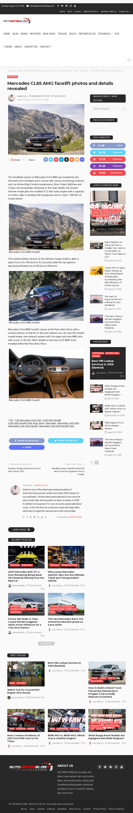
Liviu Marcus (57, 585)
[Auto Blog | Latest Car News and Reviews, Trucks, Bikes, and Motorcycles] (31, 766)
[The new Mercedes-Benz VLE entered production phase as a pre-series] (66, 604)
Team (69, 11)
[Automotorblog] (17, 20)
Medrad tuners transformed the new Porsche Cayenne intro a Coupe (68, 471)
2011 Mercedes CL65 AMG (28, 420)
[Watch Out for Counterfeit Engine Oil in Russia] (26, 673)
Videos (105, 216)
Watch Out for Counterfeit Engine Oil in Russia (23, 691)
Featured (116, 210)
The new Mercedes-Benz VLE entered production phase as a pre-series (65, 621)
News (24, 34)
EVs (117, 34)
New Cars (49, 34)
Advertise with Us (109, 11)
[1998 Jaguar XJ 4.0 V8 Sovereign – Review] (96, 425)
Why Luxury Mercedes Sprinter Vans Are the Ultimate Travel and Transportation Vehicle (66, 576)
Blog (15, 34)
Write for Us (74, 809)
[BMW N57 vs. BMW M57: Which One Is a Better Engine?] (96, 408)
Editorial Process (91, 11)
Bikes (72, 34)
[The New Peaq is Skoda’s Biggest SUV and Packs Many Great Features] (96, 319)
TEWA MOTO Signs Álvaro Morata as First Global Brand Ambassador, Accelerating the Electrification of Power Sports (115, 276)
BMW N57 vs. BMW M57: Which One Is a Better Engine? (115, 408)
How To (111, 678)
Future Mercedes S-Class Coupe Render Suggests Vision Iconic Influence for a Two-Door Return (24, 623)
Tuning (8, 47)
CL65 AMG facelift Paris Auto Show (26, 423)
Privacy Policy (99, 809)
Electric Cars (67, 606)
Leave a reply (20, 530)
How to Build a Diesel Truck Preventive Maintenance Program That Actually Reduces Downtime (104, 692)
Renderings (27, 565)
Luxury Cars (98, 213)
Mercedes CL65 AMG (68, 423)
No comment (60, 96)
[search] (129, 59)
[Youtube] (108, 173)
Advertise (31, 47)
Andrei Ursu (22, 96)
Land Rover (96, 723)
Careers (77, 11)
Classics (106, 210)
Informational (112, 353)
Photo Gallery (112, 213)
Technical (104, 34)
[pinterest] (108, 159)
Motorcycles (87, 34)
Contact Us (123, 11)
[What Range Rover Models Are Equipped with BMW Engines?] (96, 388)
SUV (92, 728)
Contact (45, 47)
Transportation (69, 565)
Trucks (62, 34)
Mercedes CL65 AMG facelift (23, 426)
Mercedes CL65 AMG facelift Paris (56, 426)
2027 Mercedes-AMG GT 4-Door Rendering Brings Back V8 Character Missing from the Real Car (26, 576)
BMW (52, 728)
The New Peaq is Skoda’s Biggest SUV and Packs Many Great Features (114, 322)
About (62, 11)
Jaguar (95, 210)
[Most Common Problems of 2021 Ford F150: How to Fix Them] (26, 720)
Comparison (97, 353)
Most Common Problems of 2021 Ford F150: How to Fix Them (23, 738)
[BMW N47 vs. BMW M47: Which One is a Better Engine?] (66, 720)
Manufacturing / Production (24, 609)
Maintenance (97, 681)
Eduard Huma (18, 697)
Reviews (35, 34)
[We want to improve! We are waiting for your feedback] (96, 299)
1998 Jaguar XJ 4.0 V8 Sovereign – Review (106, 222)
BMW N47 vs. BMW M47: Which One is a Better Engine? (66, 737)
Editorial (51, 809)
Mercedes (12, 76)
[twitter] (108, 152)
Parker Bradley (18, 585)
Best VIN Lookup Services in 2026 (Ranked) (103, 364)
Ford (12, 728)
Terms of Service (116, 809)
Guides (103, 678)
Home (7, 34)
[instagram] (108, 166)
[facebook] (108, 145)
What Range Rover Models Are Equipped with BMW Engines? (106, 737)
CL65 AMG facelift (51, 420)
